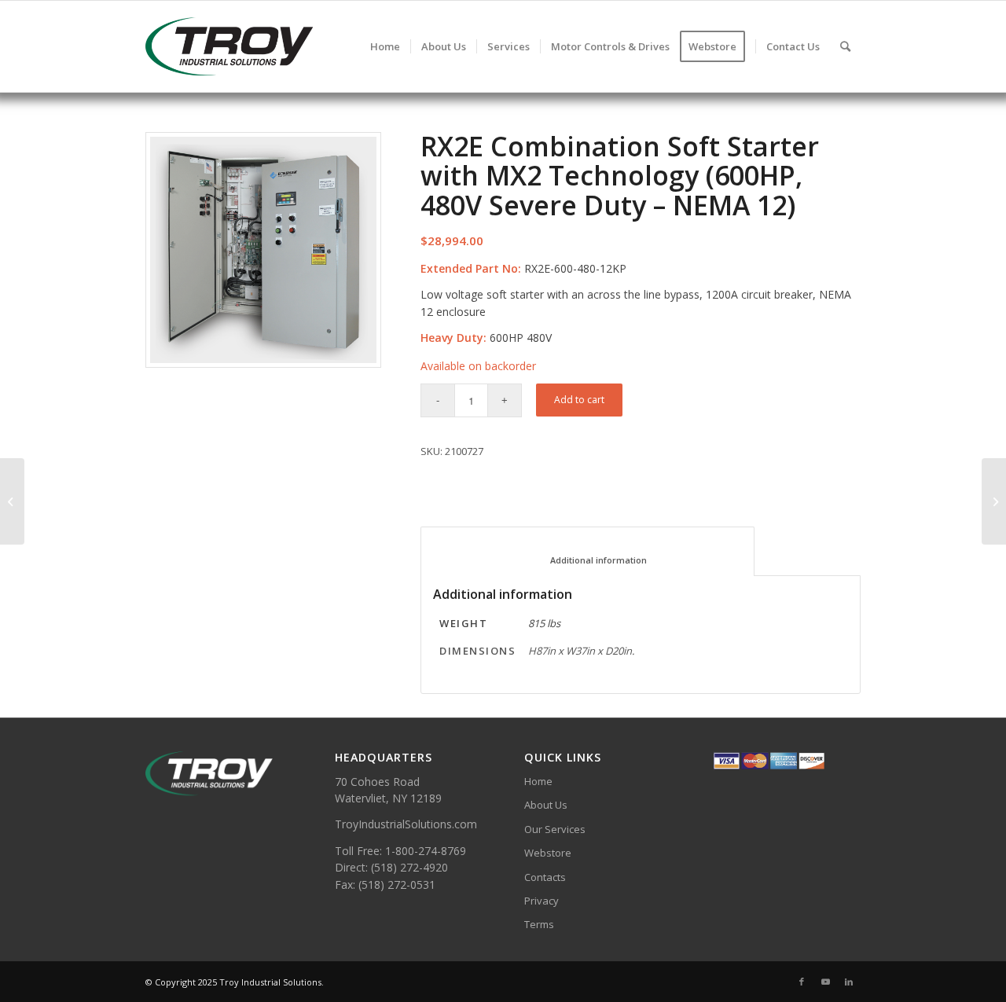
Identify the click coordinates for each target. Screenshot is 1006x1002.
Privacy (541, 901)
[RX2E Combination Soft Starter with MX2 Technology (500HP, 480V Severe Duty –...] (12, 501)
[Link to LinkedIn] (849, 981)
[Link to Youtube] (825, 981)
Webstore (547, 853)
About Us (545, 805)
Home (538, 781)
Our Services (555, 829)
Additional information (588, 560)
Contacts (545, 877)
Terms (539, 924)
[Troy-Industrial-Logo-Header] (282, 46)
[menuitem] (385, 46)
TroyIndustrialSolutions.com (406, 824)
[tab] (587, 551)
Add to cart (579, 399)
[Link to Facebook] (801, 981)
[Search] (845, 46)
